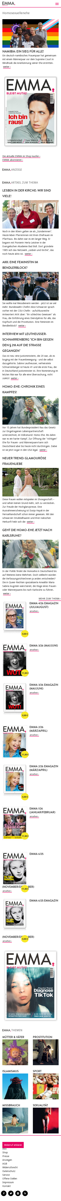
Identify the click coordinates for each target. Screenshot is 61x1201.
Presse (5, 1156)
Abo (4, 1148)
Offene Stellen (9, 1178)
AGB (4, 1163)
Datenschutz (8, 1171)
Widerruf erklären (13, 1145)
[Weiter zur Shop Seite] (30, 111)
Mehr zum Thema (49, 598)
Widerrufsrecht (10, 1167)
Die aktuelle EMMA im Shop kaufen (20, 156)
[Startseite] (30, 4)
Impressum (8, 1182)
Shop (5, 1152)
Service (6, 1174)
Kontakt (6, 1186)
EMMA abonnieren (12, 160)
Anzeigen (7, 1160)
